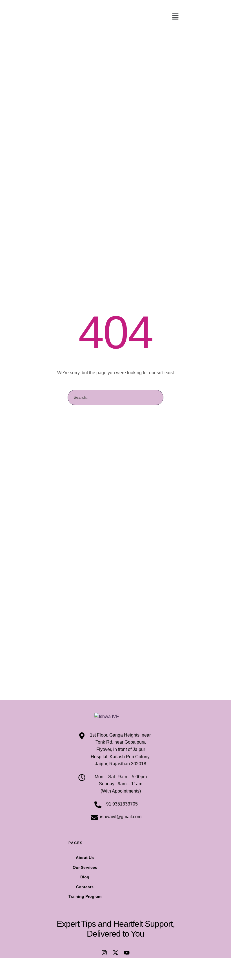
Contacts (85, 887)
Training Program (84, 896)
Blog (84, 877)
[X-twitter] (115, 952)
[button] (175, 17)
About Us (85, 857)
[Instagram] (104, 952)
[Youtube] (127, 952)
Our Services (85, 867)
